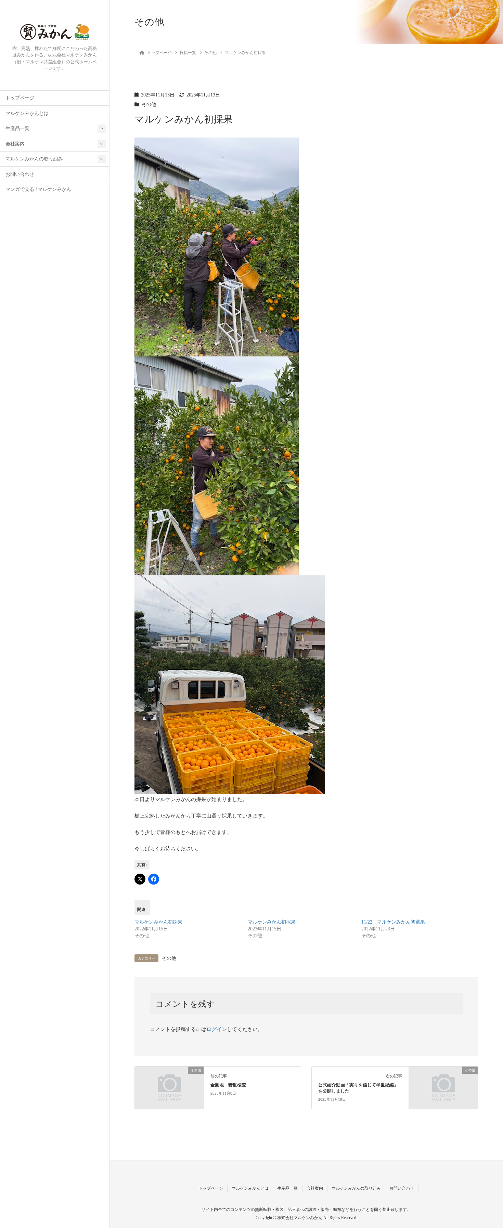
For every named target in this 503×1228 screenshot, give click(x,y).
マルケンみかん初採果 (158, 922)
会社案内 (15, 143)
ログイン (216, 1029)
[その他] (169, 1087)
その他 (149, 104)
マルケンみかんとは (27, 113)
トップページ (19, 98)
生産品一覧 (17, 128)
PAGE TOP (485, 1185)
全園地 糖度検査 (228, 1085)
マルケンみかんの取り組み (34, 158)
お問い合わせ (19, 174)
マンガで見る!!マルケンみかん (38, 189)
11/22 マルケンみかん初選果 (393, 922)
